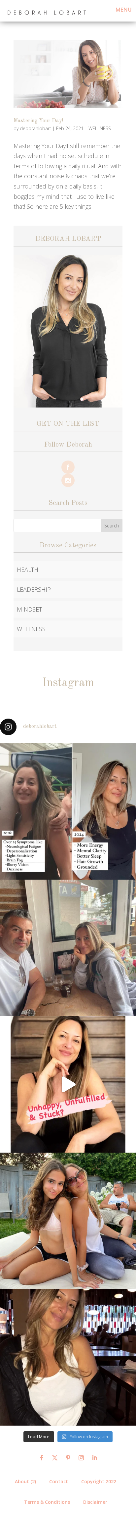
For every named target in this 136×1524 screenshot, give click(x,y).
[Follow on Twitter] (55, 1457)
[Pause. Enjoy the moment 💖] (68, 1221)
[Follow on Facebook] (41, 1457)
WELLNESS (99, 128)
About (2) (25, 1481)
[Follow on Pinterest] (68, 1457)
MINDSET (29, 609)
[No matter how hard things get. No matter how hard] (68, 1357)
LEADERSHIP (34, 589)
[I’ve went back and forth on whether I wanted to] (68, 811)
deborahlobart (35, 128)
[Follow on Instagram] (81, 1457)
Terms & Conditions (47, 1502)
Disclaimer (95, 1502)
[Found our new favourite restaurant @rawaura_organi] (68, 948)
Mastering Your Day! (38, 121)
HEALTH (27, 569)
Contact (58, 1481)
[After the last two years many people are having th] (68, 1084)
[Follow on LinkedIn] (94, 1457)
